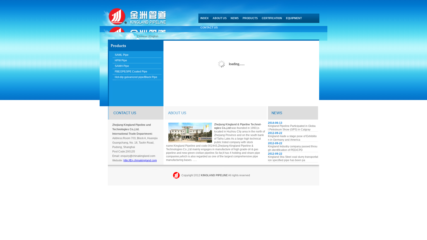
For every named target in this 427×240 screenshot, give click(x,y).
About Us (220, 18)
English (153, 36)
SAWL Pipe (122, 54)
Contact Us (209, 27)
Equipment (294, 18)
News (235, 18)
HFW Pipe (121, 60)
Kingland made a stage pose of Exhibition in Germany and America (292, 138)
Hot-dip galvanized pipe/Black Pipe (136, 77)
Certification (272, 18)
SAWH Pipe (122, 66)
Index (204, 18)
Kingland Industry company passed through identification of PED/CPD (292, 148)
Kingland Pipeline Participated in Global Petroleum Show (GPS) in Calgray (292, 127)
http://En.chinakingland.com (140, 160)
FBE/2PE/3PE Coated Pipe (131, 71)
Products (250, 18)
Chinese (142, 36)
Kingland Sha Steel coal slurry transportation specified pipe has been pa (293, 158)
